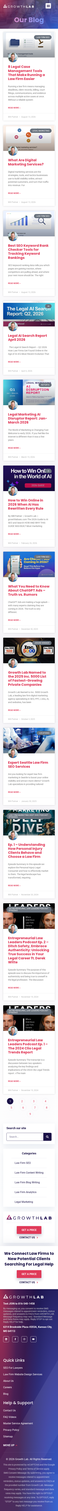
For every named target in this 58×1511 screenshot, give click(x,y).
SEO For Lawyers (13, 1367)
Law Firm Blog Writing (27, 1182)
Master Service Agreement (18, 1423)
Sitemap (8, 1436)
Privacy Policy (11, 1429)
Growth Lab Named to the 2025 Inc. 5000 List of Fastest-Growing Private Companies (27, 678)
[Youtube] (33, 1339)
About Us (8, 1380)
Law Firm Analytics (25, 1192)
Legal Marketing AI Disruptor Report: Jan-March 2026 (27, 418)
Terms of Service (35, 1469)
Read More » (14, 108)
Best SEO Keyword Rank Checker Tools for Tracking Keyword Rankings (28, 251)
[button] (48, 5)
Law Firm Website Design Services (22, 1374)
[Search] (47, 1137)
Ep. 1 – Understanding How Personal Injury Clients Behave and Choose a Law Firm (26, 850)
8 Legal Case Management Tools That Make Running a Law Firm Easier (26, 72)
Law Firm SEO (23, 1162)
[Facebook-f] (15, 1339)
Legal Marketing (24, 1201)
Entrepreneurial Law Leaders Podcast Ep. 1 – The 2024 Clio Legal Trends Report (28, 1046)
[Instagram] (24, 1339)
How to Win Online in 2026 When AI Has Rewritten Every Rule (25, 504)
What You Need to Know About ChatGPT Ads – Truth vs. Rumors (28, 590)
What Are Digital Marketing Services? (26, 162)
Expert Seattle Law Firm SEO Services (28, 764)
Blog (5, 1393)
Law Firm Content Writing (29, 1172)
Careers (7, 1387)
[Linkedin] (6, 1339)
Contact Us (9, 1410)
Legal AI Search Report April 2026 (27, 337)
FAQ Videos (9, 1417)
